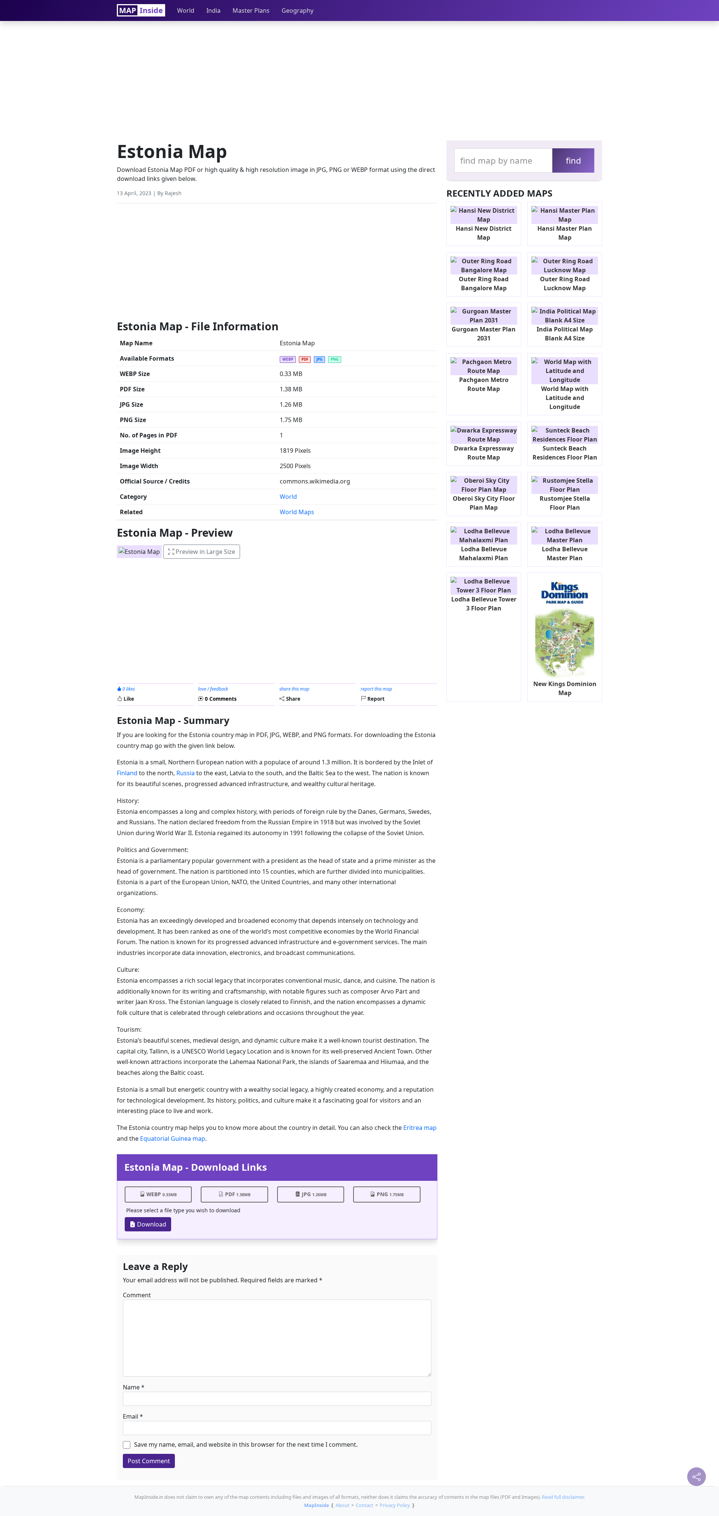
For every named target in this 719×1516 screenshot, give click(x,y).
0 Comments (220, 698)
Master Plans (251, 10)
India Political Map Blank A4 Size (565, 333)
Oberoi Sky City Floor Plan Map (484, 503)
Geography (297, 10)
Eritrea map (420, 1128)
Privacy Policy (395, 1505)
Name (131, 1387)
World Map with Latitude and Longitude (565, 398)
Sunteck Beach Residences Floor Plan (565, 452)
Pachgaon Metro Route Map (484, 384)
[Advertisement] (359, 79)
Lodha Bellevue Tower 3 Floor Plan (483, 603)
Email (130, 1416)
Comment (137, 1295)
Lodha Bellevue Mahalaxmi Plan (483, 553)
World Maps (297, 512)
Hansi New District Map (484, 233)
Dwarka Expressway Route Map (484, 452)
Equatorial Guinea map (172, 1138)
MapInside (316, 1505)
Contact (364, 1505)
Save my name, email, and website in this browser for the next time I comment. (246, 1444)
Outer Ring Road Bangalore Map (484, 283)
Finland (127, 773)
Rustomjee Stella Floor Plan (565, 503)
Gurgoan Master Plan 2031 (484, 333)
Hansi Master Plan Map (564, 233)
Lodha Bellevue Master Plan (565, 553)
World (185, 10)
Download (151, 1224)
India (213, 10)
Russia (186, 773)
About (342, 1505)
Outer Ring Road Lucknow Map (565, 283)
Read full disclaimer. (563, 1497)
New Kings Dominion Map (565, 688)
